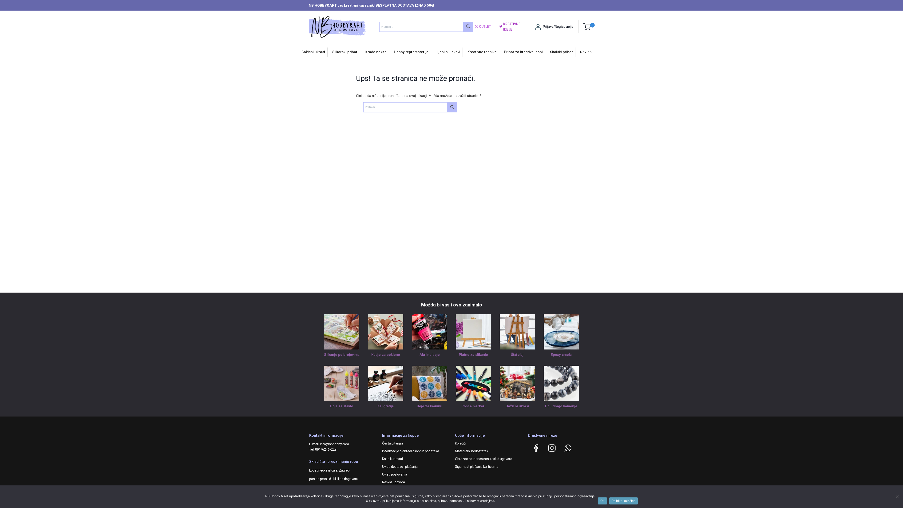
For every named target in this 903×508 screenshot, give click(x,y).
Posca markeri (473, 406)
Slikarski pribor (344, 52)
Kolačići (460, 443)
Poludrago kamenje (561, 406)
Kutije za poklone (385, 355)
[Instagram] (552, 448)
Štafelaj (517, 355)
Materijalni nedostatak (471, 451)
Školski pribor (561, 52)
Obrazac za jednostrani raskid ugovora (483, 459)
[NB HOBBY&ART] (337, 27)
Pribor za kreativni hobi (523, 52)
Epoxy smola (561, 355)
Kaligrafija (385, 406)
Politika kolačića (623, 501)
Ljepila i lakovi (448, 52)
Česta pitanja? (392, 443)
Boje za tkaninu (429, 406)
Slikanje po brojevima (342, 355)
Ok (602, 501)
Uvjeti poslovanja (394, 474)
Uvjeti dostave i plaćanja (400, 466)
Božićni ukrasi (313, 52)
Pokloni (586, 52)
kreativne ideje (511, 26)
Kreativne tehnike (482, 52)
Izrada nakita (376, 52)
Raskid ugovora (393, 482)
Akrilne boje (430, 355)
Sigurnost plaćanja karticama (476, 466)
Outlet (485, 26)
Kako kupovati (392, 459)
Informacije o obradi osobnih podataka (410, 451)
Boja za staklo (341, 406)
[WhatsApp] (568, 448)
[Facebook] (536, 448)
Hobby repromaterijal (411, 52)
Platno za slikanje (473, 355)
